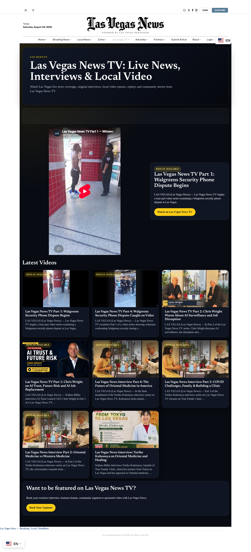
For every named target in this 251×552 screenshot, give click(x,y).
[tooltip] (189, 10)
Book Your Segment (40, 507)
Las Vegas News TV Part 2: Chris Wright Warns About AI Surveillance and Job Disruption (193, 315)
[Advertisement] (125, 116)
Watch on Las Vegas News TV (174, 211)
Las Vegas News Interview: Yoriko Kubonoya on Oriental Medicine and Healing (121, 456)
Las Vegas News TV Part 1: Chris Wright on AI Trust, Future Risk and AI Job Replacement (54, 385)
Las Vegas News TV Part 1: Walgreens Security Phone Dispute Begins (184, 180)
